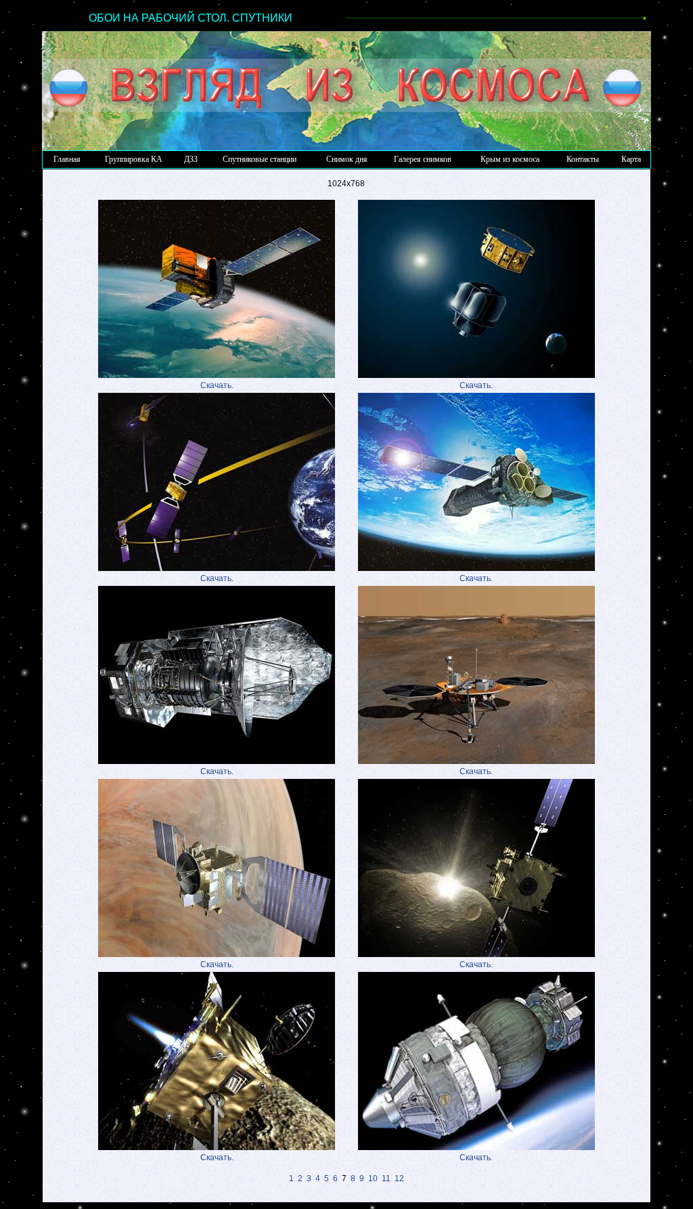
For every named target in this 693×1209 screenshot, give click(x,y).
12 (399, 1178)
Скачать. (216, 385)
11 (386, 1178)
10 (373, 1178)
